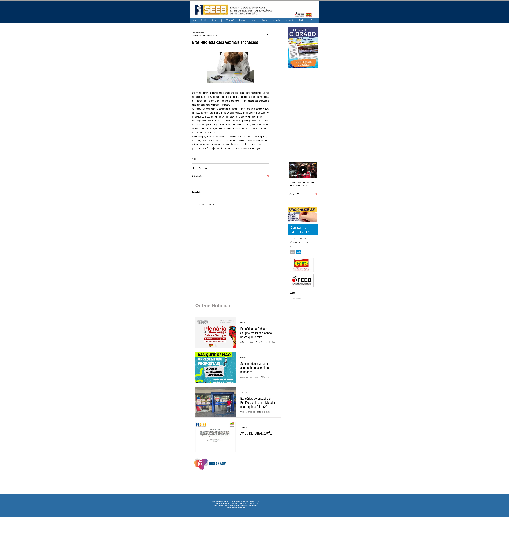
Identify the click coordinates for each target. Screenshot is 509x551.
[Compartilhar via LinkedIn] (206, 168)
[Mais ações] (267, 34)
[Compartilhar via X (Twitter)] (200, 168)
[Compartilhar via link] (213, 168)
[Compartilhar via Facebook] (193, 168)
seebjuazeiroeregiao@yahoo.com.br (245, 506)
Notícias (194, 159)
